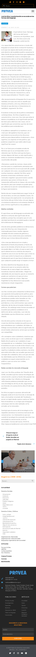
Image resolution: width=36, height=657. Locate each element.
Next (34, 461)
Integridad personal (8, 516)
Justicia (5, 518)
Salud (4, 503)
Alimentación (6, 494)
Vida (4, 534)
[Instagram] (17, 2)
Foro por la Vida (5, 547)
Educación (6, 498)
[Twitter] (10, 2)
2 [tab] (13, 471)
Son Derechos (5, 552)
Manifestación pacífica (9, 523)
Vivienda (5, 508)
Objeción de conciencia (9, 525)
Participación (6, 527)
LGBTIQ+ (3, 549)
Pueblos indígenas (8, 501)
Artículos (4, 544)
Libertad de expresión (9, 519)
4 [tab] (17, 471)
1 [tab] (11, 471)
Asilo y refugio (7, 514)
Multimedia (5, 561)
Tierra (4, 506)
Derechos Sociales (6, 491)
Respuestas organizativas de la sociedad (13, 540)
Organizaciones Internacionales (10, 538)
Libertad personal (8, 521)
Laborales (5, 499)
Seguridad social (8, 505)
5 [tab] (19, 471)
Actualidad (4, 23)
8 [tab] (25, 471)
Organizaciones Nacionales (9, 537)
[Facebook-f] (13, 2)
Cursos (4, 559)
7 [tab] (23, 471)
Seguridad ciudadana (9, 532)
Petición (5, 530)
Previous (2, 461)
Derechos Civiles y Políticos (9, 511)
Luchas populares (6, 551)
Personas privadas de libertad (11, 528)
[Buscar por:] (18, 481)
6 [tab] (21, 471)
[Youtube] (20, 2)
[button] (33, 11)
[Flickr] (23, 2)
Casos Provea (6, 556)
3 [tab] (15, 471)
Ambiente (5, 496)
